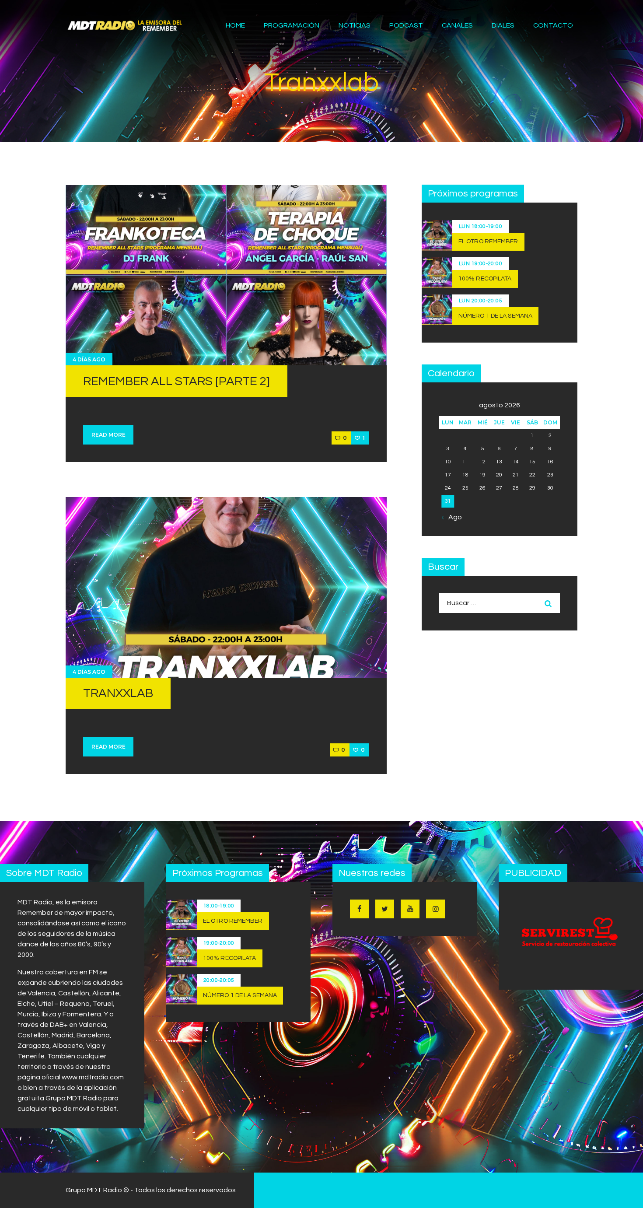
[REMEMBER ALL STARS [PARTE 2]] (226, 275)
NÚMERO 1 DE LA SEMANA (495, 316)
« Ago (453, 517)
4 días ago (89, 359)
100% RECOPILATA (485, 279)
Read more (108, 434)
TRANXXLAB (118, 693)
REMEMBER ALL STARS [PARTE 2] (176, 381)
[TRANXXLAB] (226, 587)
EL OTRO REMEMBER (488, 241)
